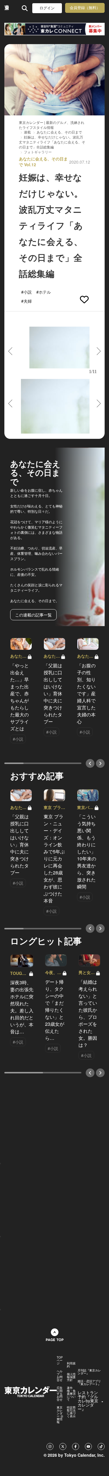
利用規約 (71, 1365)
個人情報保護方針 (71, 1377)
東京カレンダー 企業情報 (60, 1414)
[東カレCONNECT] (54, 29)
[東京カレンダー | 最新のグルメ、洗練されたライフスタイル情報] (6, 8)
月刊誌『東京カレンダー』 (89, 1372)
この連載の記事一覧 (33, 615)
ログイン (47, 8)
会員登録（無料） (85, 8)
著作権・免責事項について (71, 1393)
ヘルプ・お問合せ (59, 1375)
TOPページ (60, 1360)
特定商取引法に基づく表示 (71, 1412)
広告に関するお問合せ (59, 1393)
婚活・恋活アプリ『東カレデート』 (89, 1382)
